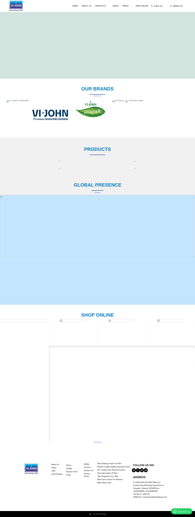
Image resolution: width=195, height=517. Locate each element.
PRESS (125, 6)
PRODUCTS (100, 6)
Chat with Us (184, 511)
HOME (75, 6)
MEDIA (115, 6)
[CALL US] (152, 6)
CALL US (158, 6)
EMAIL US (177, 6)
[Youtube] (146, 470)
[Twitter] (142, 470)
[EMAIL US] (171, 6)
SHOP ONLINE (142, 6)
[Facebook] (134, 470)
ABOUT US (86, 6)
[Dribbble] (138, 470)
